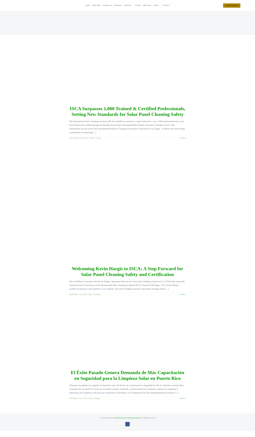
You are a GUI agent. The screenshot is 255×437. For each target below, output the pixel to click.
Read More (183, 138)
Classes (91, 138)
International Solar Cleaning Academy (126, 418)
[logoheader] (7, 2)
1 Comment (98, 138)
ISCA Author (74, 138)
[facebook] (127, 424)
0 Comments (97, 294)
